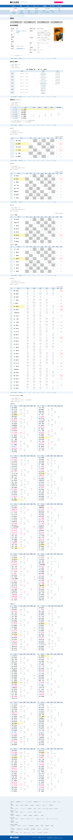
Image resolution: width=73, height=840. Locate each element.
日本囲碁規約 (51, 805)
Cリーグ (43, 58)
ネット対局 (29, 801)
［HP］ (45, 808)
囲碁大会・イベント (14, 810)
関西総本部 (30, 815)
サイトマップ (61, 837)
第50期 (29, 22)
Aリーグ (34, 58)
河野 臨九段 (18, 140)
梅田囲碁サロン (36, 815)
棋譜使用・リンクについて (42, 837)
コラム (59, 801)
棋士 (11, 807)
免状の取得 (37, 825)
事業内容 (17, 832)
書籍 (47, 818)
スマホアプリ (25, 825)
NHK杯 (29, 12)
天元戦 (36, 10)
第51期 (16, 22)
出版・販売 (12, 817)
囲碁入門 (12, 801)
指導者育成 (47, 825)
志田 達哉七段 (23, 114)
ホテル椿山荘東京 (43, 74)
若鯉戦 (53, 12)
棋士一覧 (17, 808)
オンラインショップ (46, 801)
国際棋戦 (36, 8)
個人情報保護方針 (49, 837)
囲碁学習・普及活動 (14, 824)
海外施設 (42, 815)
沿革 (21, 832)
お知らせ (54, 801)
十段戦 (59, 10)
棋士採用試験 (29, 808)
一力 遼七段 (23, 109)
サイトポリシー (34, 837)
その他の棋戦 (47, 8)
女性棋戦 (26, 8)
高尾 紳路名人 (23, 112)
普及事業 (42, 825)
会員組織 (12, 821)
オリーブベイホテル (43, 80)
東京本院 (12, 815)
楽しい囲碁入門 (13, 825)
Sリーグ (29, 58)
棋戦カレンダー (45, 805)
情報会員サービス (37, 801)
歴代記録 (56, 22)
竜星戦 (21, 12)
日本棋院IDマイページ (20, 801)
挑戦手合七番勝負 (14, 58)
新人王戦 (36, 12)
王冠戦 (14, 13)
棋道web (22, 818)
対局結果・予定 (38, 805)
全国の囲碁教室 (31, 825)
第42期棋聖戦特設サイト (20, 48)
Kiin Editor (18, 825)
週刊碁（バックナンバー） (30, 818)
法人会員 (17, 822)
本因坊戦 (44, 10)
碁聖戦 (51, 10)
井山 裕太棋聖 (30, 69)
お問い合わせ (46, 832)
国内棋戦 (15, 8)
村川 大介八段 (18, 146)
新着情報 (12, 805)
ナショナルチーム (22, 808)
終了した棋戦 (57, 8)
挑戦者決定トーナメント (23, 58)
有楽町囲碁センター (18, 815)
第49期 (43, 22)
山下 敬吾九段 (18, 143)
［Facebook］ (51, 808)
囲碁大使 (52, 825)
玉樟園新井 (43, 93)
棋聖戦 (14, 10)
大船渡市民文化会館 (43, 83)
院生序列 (35, 808)
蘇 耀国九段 (18, 156)
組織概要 (12, 832)
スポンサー (33, 832)
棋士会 (39, 808)
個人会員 (12, 822)
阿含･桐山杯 (14, 12)
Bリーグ (38, 58)
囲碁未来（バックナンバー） (40, 818)
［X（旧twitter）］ (56, 808)
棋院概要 (12, 831)
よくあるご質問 (39, 832)
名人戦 (21, 10)
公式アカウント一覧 (27, 832)
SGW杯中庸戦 (21, 13)
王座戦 (29, 10)
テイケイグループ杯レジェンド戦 (30, 13)
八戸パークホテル (43, 77)
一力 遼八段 (43, 69)
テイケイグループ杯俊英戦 (44, 12)
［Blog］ (47, 808)
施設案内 (12, 814)
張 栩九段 (18, 153)
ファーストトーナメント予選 (51, 58)
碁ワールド (17, 818)
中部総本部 (25, 815)
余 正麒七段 (23, 116)
